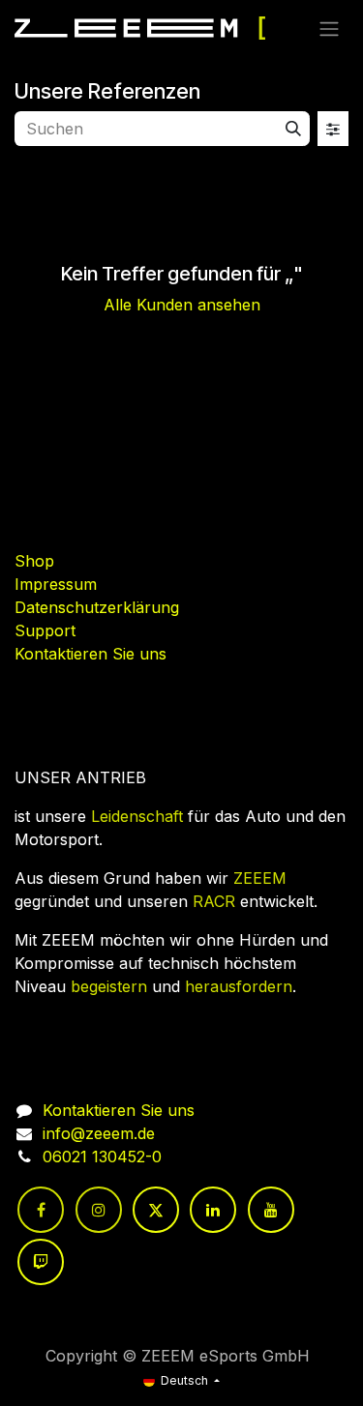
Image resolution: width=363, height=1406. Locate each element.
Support (45, 630)
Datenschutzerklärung (97, 607)
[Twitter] (156, 1209)
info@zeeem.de (99, 1133)
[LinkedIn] (213, 1209)
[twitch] (40, 1262)
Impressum (56, 584)
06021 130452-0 (102, 1156)
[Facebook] (40, 1209)
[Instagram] (99, 1209)
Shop (34, 561)
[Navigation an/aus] (329, 28)
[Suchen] (293, 128)
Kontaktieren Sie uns (90, 653)
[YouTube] (271, 1209)
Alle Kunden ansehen (182, 304)
